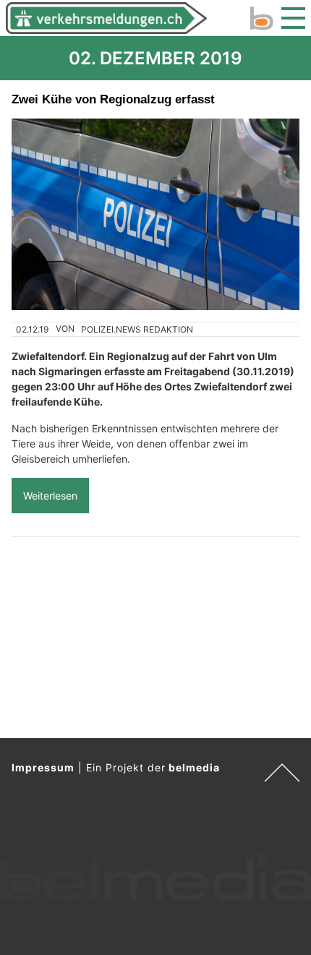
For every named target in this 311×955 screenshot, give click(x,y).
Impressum (43, 767)
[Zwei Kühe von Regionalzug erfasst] (155, 214)
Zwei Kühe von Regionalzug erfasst (113, 99)
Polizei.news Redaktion (137, 329)
